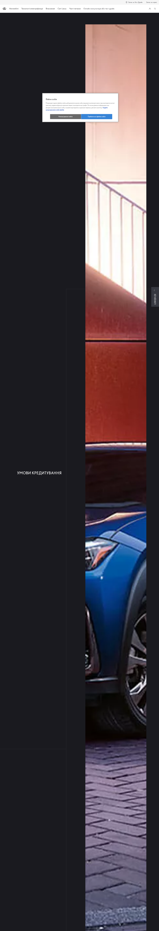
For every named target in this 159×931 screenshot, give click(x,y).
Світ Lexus (62, 9)
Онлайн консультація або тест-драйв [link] (98, 9)
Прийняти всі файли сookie (96, 116)
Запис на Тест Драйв (135, 2)
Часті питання (75, 9)
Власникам (50, 9)
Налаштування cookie (65, 116)
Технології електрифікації (32, 9)
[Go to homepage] (4, 9)
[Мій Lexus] (150, 9)
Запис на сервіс (151, 2)
